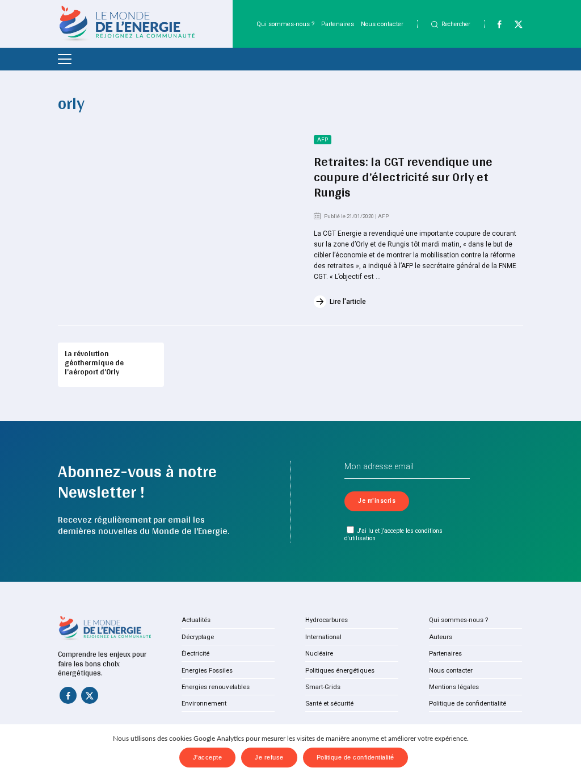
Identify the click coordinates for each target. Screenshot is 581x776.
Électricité (195, 653)
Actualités (196, 620)
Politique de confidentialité (467, 703)
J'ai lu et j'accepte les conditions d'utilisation (393, 534)
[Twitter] (514, 27)
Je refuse (269, 757)
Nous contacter (382, 24)
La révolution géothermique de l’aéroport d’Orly (94, 362)
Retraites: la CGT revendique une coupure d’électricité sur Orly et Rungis (403, 176)
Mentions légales (454, 687)
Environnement (204, 703)
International (323, 637)
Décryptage (198, 637)
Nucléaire (319, 653)
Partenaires (337, 24)
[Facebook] (494, 27)
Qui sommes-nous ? (285, 24)
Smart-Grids (322, 687)
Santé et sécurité (329, 703)
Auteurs (440, 637)
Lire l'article (348, 302)
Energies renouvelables (216, 687)
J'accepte (207, 757)
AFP (322, 139)
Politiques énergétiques (339, 670)
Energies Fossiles (207, 670)
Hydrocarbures (326, 620)
